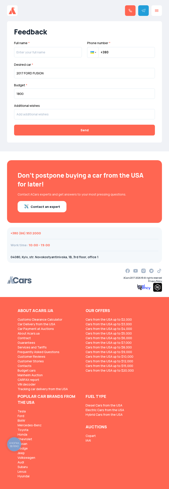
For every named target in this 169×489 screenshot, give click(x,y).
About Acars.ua (29, 333)
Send (85, 130)
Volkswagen (26, 457)
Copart (91, 436)
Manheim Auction (30, 375)
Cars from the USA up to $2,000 (109, 319)
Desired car (23, 64)
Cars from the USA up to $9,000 (109, 352)
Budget (20, 85)
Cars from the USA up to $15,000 (109, 366)
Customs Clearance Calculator (40, 319)
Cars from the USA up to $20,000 (110, 370)
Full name (22, 43)
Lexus (22, 471)
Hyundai (23, 476)
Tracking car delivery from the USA (43, 389)
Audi (21, 462)
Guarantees (26, 342)
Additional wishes (27, 105)
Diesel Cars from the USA (104, 405)
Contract (24, 338)
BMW (21, 420)
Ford (21, 416)
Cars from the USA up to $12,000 (109, 361)
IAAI (88, 440)
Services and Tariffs (32, 347)
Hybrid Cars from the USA (104, 414)
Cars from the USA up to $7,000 (109, 342)
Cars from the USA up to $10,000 (109, 356)
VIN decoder (27, 384)
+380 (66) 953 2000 (26, 233)
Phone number (98, 43)
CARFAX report (28, 380)
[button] (93, 52)
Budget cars (27, 370)
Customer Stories (31, 361)
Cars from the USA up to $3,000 (109, 324)
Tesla (22, 411)
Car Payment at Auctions (36, 329)
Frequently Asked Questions (38, 352)
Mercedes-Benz (30, 425)
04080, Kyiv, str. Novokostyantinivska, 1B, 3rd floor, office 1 (54, 257)
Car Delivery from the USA (36, 324)
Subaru (23, 467)
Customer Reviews (31, 356)
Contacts (24, 366)
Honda (22, 434)
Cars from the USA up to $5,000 (109, 333)
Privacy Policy (155, 281)
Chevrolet (25, 439)
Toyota (23, 430)
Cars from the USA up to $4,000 (109, 329)
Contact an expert (45, 207)
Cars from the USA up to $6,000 (109, 338)
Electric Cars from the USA (105, 410)
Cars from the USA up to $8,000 (109, 347)
